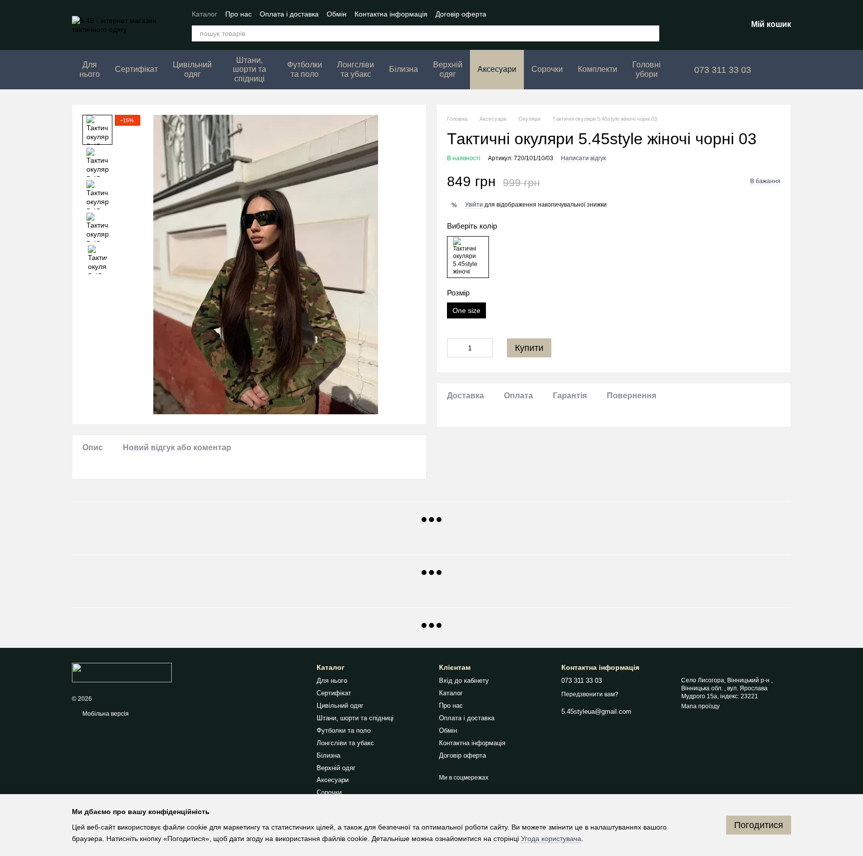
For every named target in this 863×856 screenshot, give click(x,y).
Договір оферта (460, 14)
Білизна (403, 69)
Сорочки (547, 69)
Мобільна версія (105, 713)
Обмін (337, 14)
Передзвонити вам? (589, 694)
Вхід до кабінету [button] (464, 680)
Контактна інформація (391, 14)
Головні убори (646, 69)
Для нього (89, 69)
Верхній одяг (447, 69)
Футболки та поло (304, 69)
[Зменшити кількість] (454, 348)
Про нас (238, 14)
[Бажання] (687, 25)
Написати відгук (583, 158)
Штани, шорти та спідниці (249, 69)
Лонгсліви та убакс (355, 69)
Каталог (204, 14)
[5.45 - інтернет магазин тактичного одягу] (122, 672)
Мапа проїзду (700, 706)
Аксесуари (496, 69)
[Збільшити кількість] (485, 348)
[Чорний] (468, 257)
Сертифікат (136, 69)
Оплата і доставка (289, 14)
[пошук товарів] (651, 33)
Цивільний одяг (192, 69)
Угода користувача (551, 839)
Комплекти (597, 69)
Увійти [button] (474, 205)
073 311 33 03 (722, 69)
